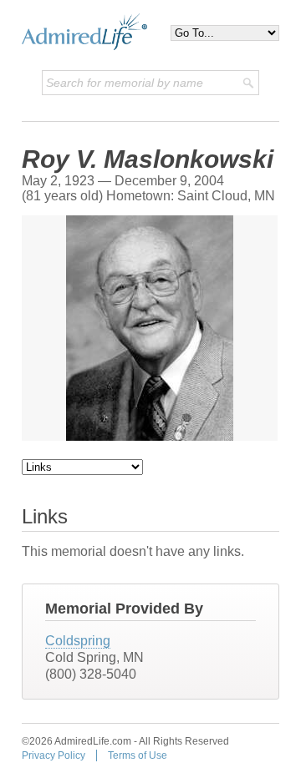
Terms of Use (137, 755)
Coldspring (77, 641)
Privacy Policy (53, 755)
